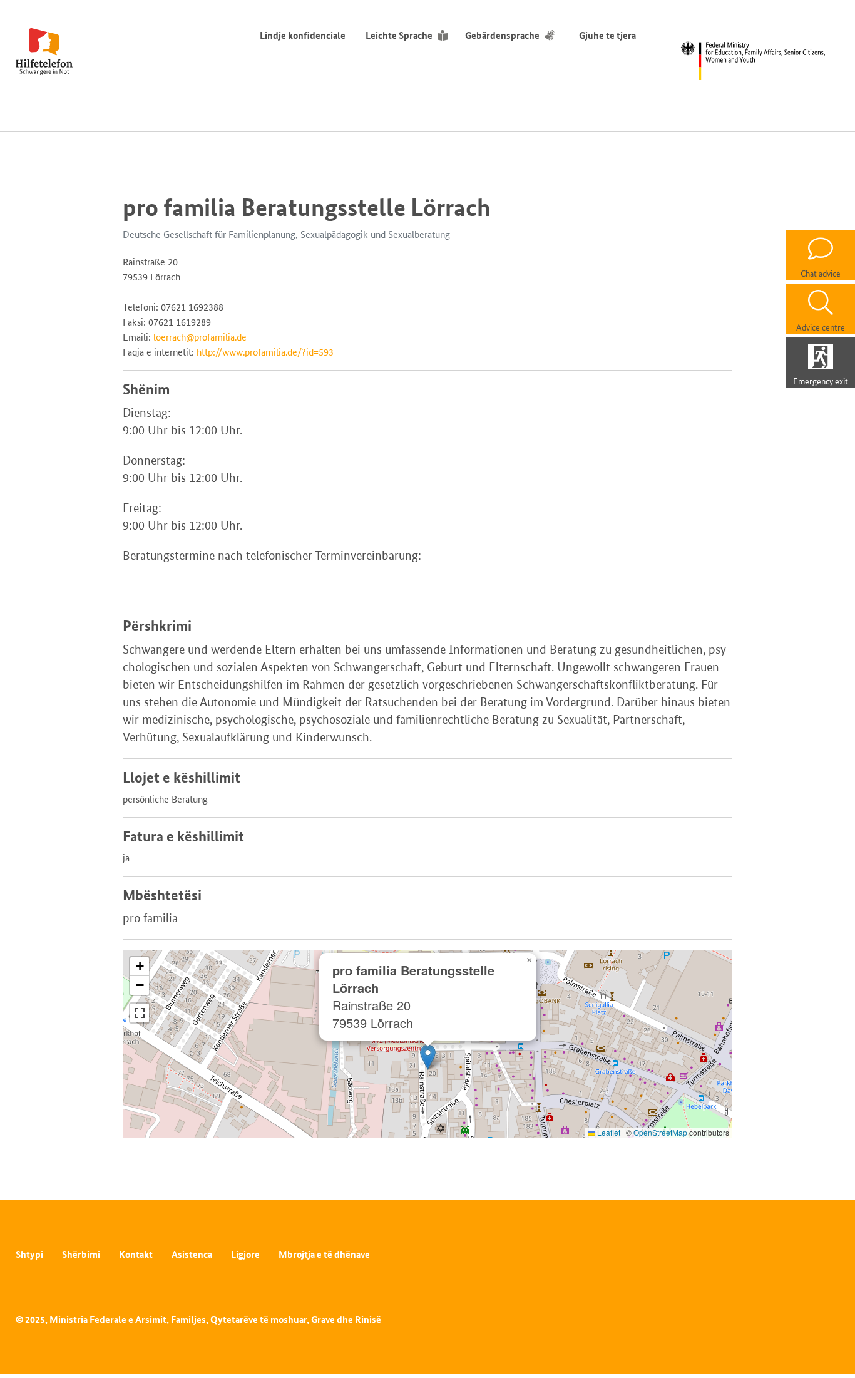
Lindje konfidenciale (303, 35)
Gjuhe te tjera (607, 35)
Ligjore (245, 1254)
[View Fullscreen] (139, 1013)
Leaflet (607, 1132)
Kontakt (136, 1254)
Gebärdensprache (502, 35)
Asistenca (192, 1254)
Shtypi (29, 1254)
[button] (428, 1057)
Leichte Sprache (399, 35)
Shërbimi (81, 1254)
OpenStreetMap (660, 1132)
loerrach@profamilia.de (200, 337)
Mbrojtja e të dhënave (324, 1254)
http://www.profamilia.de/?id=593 (265, 352)
